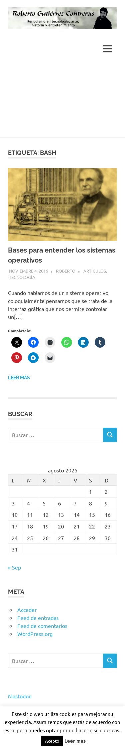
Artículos (94, 271)
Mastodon (20, 696)
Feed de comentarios (42, 625)
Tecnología (22, 277)
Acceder (27, 609)
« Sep (14, 567)
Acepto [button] (52, 741)
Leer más (19, 377)
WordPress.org (35, 633)
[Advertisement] (62, 100)
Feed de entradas (38, 617)
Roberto (65, 271)
